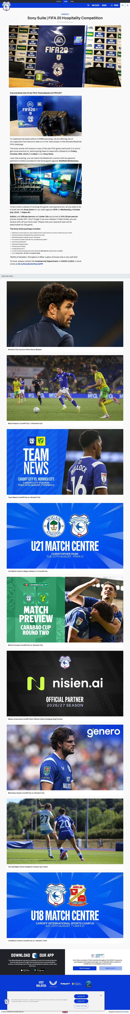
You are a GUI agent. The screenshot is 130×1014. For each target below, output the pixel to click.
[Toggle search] (122, 5)
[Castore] (53, 984)
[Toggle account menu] (127, 5)
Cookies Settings (81, 1006)
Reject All (81, 1001)
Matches (95, 5)
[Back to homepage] (6, 6)
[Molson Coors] (77, 984)
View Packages (84, 968)
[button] (7, 1002)
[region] (56, 1001)
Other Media (125, 1011)
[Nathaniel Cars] (65, 984)
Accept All (81, 996)
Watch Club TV (111, 968)
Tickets (58, 1)
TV (88, 5)
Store (72, 1)
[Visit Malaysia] (41, 984)
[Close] (101, 995)
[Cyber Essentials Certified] (89, 984)
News (104, 5)
